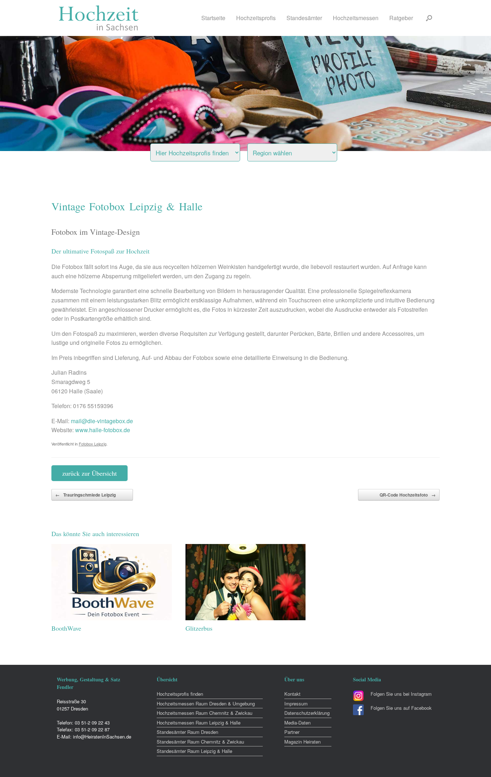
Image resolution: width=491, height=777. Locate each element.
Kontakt (292, 693)
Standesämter (304, 18)
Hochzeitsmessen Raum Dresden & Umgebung (206, 703)
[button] (429, 18)
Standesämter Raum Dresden (187, 731)
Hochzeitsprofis (256, 18)
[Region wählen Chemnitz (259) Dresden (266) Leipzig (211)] (301, 150)
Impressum (296, 703)
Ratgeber (401, 18)
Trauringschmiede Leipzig (85, 495)
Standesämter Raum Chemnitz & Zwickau (200, 741)
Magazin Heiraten (302, 741)
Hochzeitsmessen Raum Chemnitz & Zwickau (204, 712)
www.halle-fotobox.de (102, 430)
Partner (291, 731)
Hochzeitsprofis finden (180, 693)
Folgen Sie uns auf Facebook (401, 707)
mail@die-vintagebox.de (102, 421)
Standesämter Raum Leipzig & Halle (194, 751)
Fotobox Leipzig (92, 444)
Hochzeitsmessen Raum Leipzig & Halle (198, 722)
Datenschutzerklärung (307, 712)
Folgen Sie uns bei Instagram (401, 693)
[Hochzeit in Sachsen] (98, 18)
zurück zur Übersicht (89, 473)
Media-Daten (297, 722)
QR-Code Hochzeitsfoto (408, 495)
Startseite (213, 18)
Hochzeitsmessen (355, 18)
